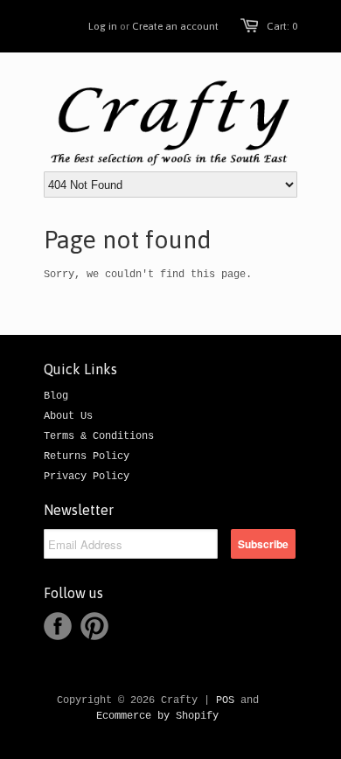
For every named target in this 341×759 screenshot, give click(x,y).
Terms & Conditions (99, 436)
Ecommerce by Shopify (157, 716)
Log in (102, 26)
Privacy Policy (86, 476)
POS (225, 700)
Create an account (175, 26)
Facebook (58, 626)
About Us (68, 416)
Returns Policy (86, 456)
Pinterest (94, 626)
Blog (56, 396)
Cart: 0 (282, 26)
